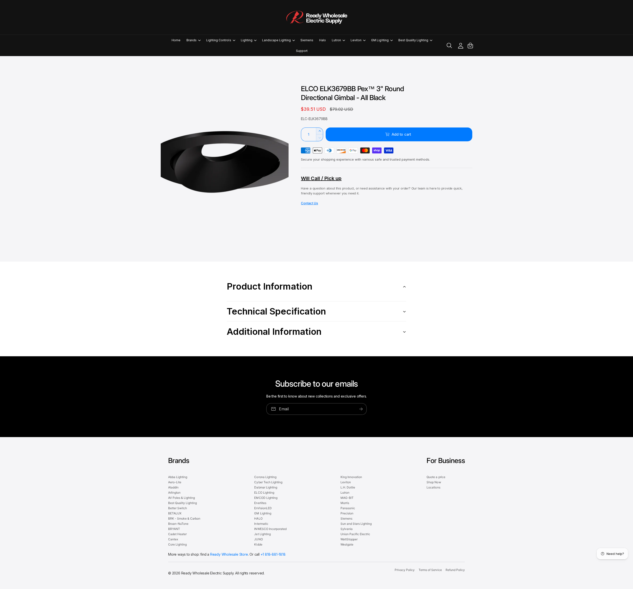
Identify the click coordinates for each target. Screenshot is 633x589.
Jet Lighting (262, 534)
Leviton (356, 40)
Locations (433, 487)
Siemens (346, 518)
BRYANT (174, 529)
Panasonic (347, 508)
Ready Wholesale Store (229, 554)
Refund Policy (455, 570)
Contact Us (309, 203)
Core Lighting (177, 544)
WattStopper (349, 539)
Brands (191, 40)
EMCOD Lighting (265, 498)
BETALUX (174, 513)
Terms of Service (430, 570)
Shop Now (434, 482)
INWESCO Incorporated (270, 529)
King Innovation (351, 477)
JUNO (258, 539)
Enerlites (260, 503)
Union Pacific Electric (355, 534)
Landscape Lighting (276, 40)
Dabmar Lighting (265, 487)
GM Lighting (379, 40)
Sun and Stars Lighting (356, 524)
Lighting (246, 40)
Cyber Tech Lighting (268, 482)
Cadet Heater (177, 534)
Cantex (173, 539)
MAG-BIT (347, 498)
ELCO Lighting (264, 492)
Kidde (258, 544)
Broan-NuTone (178, 524)
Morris (344, 503)
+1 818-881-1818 (273, 554)
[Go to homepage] (316, 17)
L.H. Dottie (347, 487)
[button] (193, 40)
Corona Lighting (265, 477)
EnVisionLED (262, 508)
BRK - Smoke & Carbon (184, 518)
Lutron (336, 40)
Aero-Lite (174, 482)
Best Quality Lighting (413, 40)
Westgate (346, 544)
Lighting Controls (218, 40)
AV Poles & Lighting (181, 498)
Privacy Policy (405, 570)
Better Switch (177, 508)
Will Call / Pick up (321, 178)
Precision (346, 513)
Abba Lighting (177, 477)
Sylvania (346, 529)
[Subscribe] (361, 409)
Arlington (174, 492)
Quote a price (436, 477)
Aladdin (173, 487)
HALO (258, 518)
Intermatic (261, 524)
